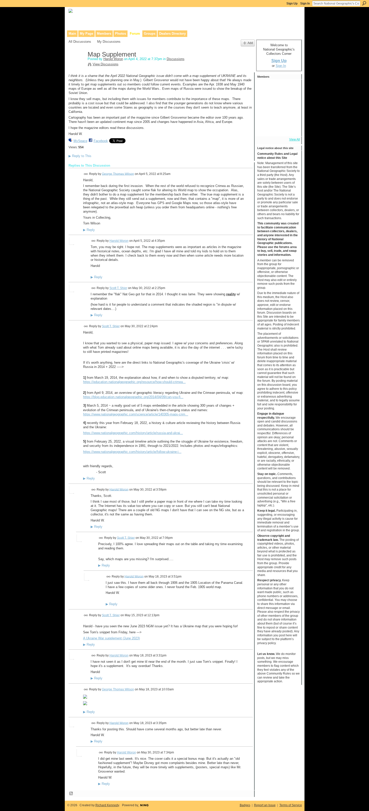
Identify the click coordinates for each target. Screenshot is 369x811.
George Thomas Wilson (118, 173)
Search (364, 3)
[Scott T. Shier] (278, 87)
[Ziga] (291, 115)
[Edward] (278, 128)
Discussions (175, 59)
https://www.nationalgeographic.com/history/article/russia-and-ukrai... (133, 433)
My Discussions (108, 41)
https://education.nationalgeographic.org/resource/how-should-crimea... (134, 382)
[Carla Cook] (291, 101)
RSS (71, 793)
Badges (245, 805)
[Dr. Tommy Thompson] (291, 128)
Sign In (305, 3)
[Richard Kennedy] (278, 101)
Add (250, 42)
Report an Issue (265, 805)
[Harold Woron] (77, 65)
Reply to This (80, 156)
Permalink (86, 174)
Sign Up (291, 3)
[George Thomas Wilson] (264, 87)
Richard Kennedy (107, 805)
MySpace (80, 141)
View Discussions (105, 64)
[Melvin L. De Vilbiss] (264, 101)
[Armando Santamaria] (264, 115)
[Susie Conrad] (278, 115)
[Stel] (291, 87)
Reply (89, 230)
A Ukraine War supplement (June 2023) (111, 638)
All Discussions (80, 41)
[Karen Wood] (264, 128)
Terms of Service (290, 805)
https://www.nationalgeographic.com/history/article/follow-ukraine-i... (132, 452)
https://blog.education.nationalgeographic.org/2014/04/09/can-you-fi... (133, 397)
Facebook (101, 141)
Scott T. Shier (118, 288)
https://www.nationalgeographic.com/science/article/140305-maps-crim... (135, 414)
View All (294, 139)
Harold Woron (113, 59)
